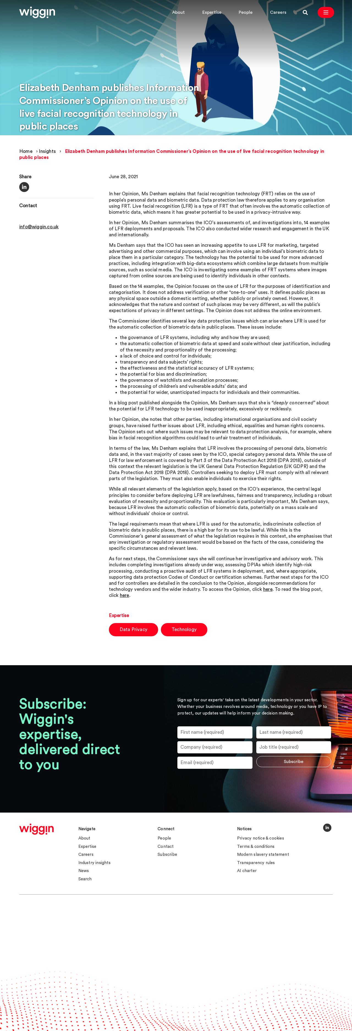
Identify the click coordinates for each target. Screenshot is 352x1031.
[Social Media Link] (327, 828)
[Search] (305, 12)
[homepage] (36, 829)
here (268, 589)
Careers (278, 12)
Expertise (212, 12)
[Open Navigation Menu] (326, 12)
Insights (47, 151)
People (245, 12)
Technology (184, 629)
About (178, 12)
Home (25, 151)
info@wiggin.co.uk (39, 226)
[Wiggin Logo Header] (37, 12)
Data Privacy (133, 629)
